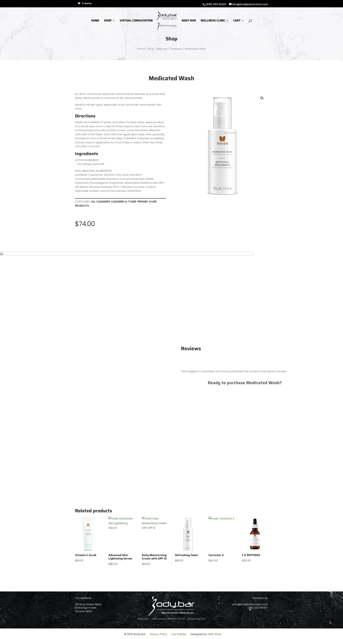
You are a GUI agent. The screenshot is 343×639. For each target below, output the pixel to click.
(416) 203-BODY (215, 4)
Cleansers (176, 49)
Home (141, 49)
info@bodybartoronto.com (250, 604)
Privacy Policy (158, 634)
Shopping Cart (196, 618)
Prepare (142, 201)
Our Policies (179, 634)
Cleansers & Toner (123, 201)
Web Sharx (214, 634)
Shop (150, 49)
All (93, 201)
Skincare (161, 49)
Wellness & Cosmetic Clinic (168, 618)
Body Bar (143, 618)
